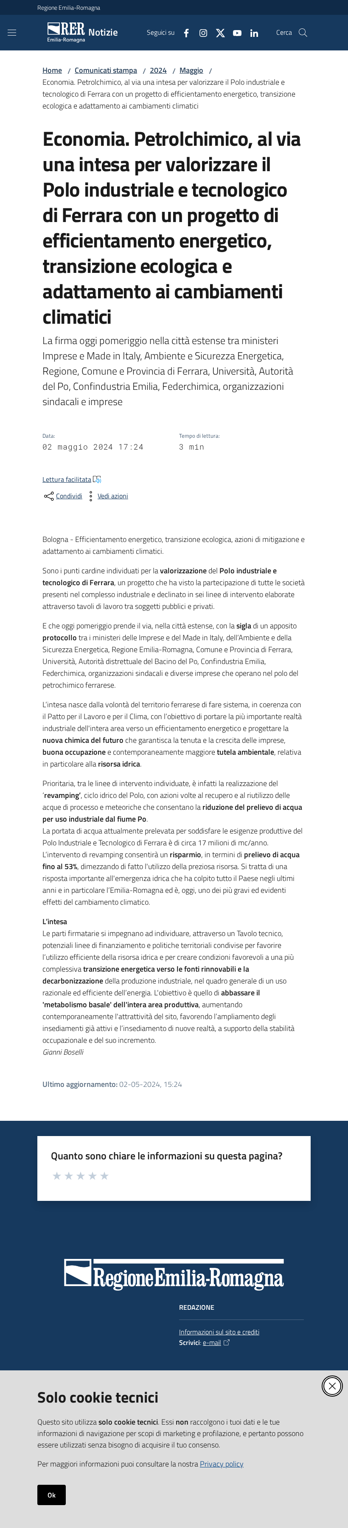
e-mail (212, 1342)
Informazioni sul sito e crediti (219, 1332)
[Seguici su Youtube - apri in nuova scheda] (233, 32)
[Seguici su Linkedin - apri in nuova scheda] (250, 32)
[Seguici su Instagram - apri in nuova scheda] (199, 32)
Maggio (191, 70)
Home (52, 70)
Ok (52, 1495)
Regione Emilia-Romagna (68, 7)
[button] (303, 32)
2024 (158, 70)
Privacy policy (222, 1464)
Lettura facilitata (66, 479)
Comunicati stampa (106, 70)
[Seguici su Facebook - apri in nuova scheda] (182, 32)
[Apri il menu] (12, 33)
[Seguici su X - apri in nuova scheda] (216, 32)
